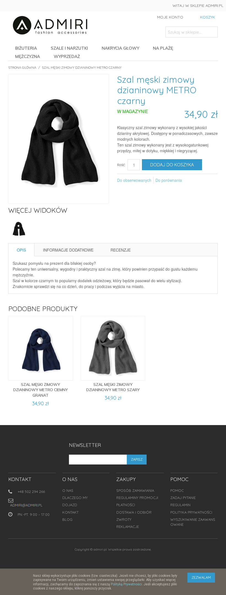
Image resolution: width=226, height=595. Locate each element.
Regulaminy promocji (137, 497)
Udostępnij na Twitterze (204, 180)
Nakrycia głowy (120, 48)
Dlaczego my (75, 497)
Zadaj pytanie (183, 497)
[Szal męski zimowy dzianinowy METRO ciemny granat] (40, 348)
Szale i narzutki (69, 48)
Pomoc (177, 490)
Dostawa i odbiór (134, 512)
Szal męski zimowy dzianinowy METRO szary (113, 387)
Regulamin (180, 505)
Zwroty (123, 519)
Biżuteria (26, 48)
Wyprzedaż (67, 56)
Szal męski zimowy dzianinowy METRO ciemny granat (40, 390)
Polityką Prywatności (126, 584)
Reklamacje (127, 526)
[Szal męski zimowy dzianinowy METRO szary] (113, 348)
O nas (67, 490)
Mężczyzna (27, 56)
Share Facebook (193, 180)
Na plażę (163, 48)
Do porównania (168, 180)
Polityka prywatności (191, 512)
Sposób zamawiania (135, 490)
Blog (67, 519)
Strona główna (22, 67)
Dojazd (69, 505)
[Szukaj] (212, 32)
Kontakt (70, 512)
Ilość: (121, 164)
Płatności (125, 505)
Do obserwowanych (134, 180)
